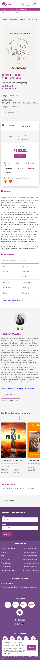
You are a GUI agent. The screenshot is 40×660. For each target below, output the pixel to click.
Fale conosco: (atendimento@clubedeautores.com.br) (18, 587)
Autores (3, 552)
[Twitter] (5, 638)
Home (5, 19)
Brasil (3, 9)
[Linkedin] (33, 638)
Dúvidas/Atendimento (8, 548)
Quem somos (5, 559)
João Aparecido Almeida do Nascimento (10, 465)
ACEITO (31, 648)
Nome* (4, 516)
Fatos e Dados (6, 563)
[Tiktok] (26, 638)
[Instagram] (19, 638)
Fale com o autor (11, 401)
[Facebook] (12, 638)
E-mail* (4, 524)
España (15, 9)
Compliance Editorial (29, 552)
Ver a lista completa (10, 418)
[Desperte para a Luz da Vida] (13, 440)
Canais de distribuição (30, 567)
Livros (11, 19)
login (7, 488)
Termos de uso (6, 567)
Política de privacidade (30, 548)
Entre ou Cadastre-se (28, 4)
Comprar (20, 156)
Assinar (7, 534)
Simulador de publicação (31, 572)
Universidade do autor (30, 559)
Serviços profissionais (30, 556)
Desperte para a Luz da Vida (12, 461)
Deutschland (22, 9)
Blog (2, 556)
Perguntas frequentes (8, 583)
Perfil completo (10, 395)
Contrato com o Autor (8, 570)
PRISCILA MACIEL (11, 88)
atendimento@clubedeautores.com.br (12, 300)
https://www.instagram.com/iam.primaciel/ (22, 389)
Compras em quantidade (31, 563)
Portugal (9, 9)
